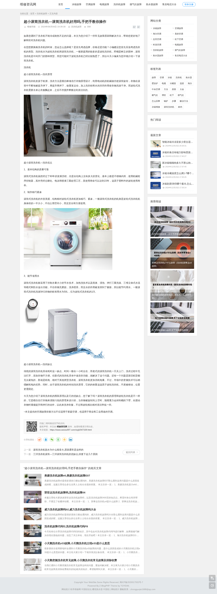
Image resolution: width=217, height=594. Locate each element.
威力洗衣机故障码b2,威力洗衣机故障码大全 (70, 509)
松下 (172, 95)
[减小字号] (138, 26)
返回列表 (130, 452)
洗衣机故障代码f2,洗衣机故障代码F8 (66, 526)
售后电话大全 (169, 4)
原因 (174, 89)
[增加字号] (134, 26)
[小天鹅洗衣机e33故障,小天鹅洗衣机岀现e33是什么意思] (32, 548)
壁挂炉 (155, 83)
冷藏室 (173, 83)
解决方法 (184, 101)
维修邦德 (31, 26)
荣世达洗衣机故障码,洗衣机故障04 (64, 492)
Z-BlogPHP (104, 586)
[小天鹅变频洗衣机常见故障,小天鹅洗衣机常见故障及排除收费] (32, 565)
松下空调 (179, 39)
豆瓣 (58, 439)
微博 (39, 439)
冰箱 (170, 77)
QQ (46, 439)
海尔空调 (157, 34)
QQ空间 (64, 439)
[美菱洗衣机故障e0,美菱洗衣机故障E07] (32, 480)
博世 (164, 95)
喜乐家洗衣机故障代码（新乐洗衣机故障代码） (171, 296)
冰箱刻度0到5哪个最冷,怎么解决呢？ (181, 183)
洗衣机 (179, 77)
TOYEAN (125, 586)
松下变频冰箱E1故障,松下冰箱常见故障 (170, 330)
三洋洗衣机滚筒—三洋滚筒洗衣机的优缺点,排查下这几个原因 (65, 454)
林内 (180, 107)
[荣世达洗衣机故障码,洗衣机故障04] (32, 497)
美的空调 (179, 34)
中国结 (106, 589)
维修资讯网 (28, 4)
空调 (162, 77)
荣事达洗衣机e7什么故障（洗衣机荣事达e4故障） (172, 264)
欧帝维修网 (75, 589)
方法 (166, 89)
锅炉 (166, 101)
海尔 (190, 83)
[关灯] (212, 585)
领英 (70, 439)
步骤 (174, 101)
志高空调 (157, 39)
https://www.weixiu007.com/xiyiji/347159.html (71, 430)
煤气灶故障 (136, 4)
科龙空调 (157, 44)
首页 (60, 4)
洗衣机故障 (119, 4)
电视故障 (104, 4)
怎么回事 (156, 101)
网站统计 (66, 589)
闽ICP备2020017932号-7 (131, 582)
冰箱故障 (76, 4)
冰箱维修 (156, 107)
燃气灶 (155, 95)
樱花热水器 (97, 589)
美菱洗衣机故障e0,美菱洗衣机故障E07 (67, 475)
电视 (164, 83)
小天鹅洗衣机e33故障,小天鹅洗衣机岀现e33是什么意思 (77, 543)
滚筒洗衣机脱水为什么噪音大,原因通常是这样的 (58, 449)
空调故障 (90, 4)
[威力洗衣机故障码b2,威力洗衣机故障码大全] (32, 514)
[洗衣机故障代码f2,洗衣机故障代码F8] (32, 531)
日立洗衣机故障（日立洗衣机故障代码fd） (171, 234)
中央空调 (156, 89)
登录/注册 (189, 4)
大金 (182, 89)
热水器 (189, 77)
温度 (182, 83)
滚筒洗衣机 (169, 107)
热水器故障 (152, 4)
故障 (154, 77)
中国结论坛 (86, 589)
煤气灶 (181, 95)
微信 (52, 439)
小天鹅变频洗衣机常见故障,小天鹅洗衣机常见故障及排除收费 (80, 560)
